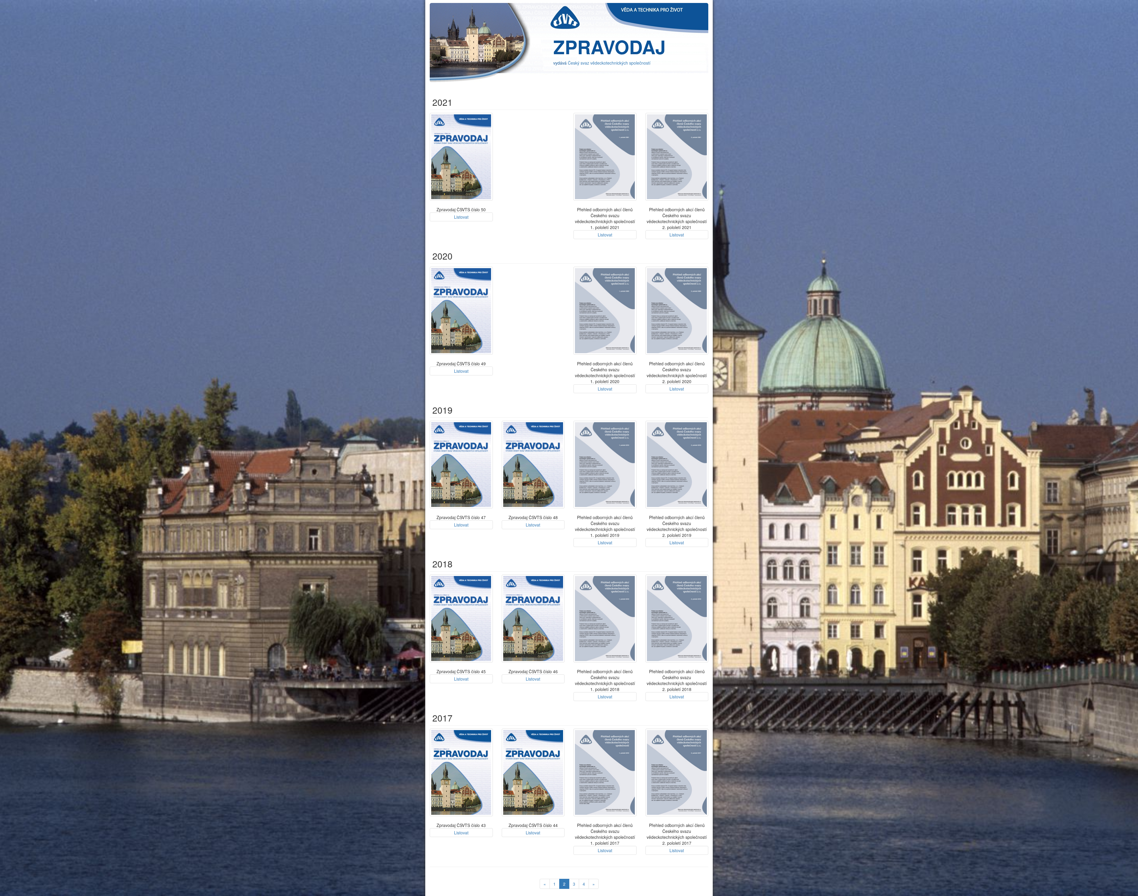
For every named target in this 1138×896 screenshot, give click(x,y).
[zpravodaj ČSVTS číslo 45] (461, 618)
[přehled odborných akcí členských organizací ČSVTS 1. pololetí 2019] (605, 464)
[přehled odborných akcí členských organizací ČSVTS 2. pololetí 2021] (677, 157)
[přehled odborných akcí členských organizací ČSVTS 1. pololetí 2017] (605, 772)
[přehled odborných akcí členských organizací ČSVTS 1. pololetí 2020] (605, 310)
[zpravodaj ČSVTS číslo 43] (461, 772)
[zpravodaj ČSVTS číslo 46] (533, 618)
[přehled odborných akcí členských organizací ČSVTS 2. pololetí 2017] (677, 772)
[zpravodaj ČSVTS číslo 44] (533, 772)
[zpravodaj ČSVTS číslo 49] (461, 310)
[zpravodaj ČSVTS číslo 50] (461, 157)
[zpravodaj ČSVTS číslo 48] (533, 464)
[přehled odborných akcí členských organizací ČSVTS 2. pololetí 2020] (677, 310)
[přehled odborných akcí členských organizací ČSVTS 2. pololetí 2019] (677, 464)
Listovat (461, 217)
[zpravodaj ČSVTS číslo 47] (461, 464)
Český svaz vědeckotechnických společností (609, 63)
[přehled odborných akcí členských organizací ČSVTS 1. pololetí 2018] (605, 618)
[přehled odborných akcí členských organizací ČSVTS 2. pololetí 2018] (677, 618)
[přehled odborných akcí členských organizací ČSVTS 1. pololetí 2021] (605, 157)
